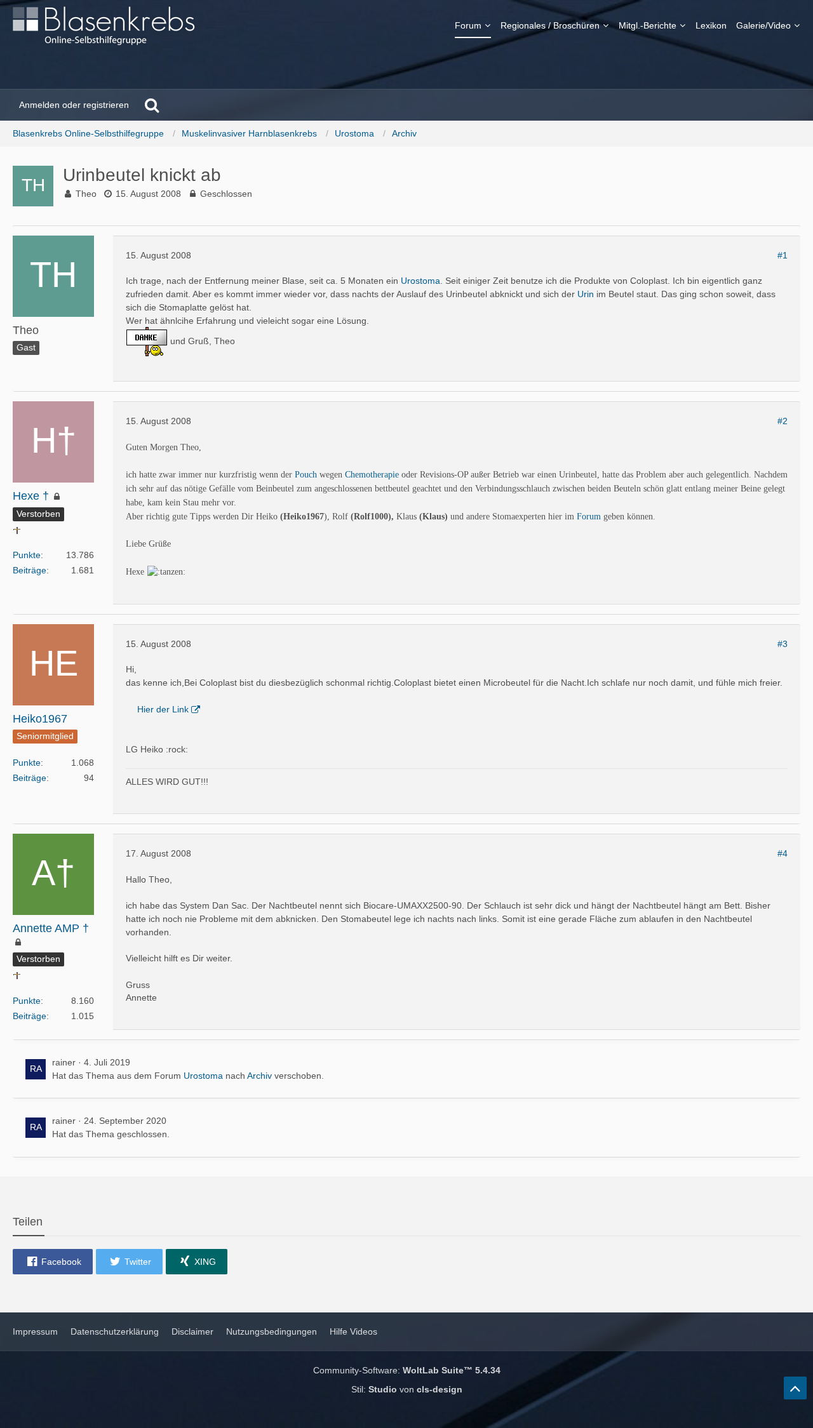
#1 (782, 255)
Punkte (27, 555)
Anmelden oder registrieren (74, 105)
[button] (53, 1261)
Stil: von (406, 1389)
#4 (782, 853)
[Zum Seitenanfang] (795, 1388)
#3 (782, 644)
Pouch (306, 474)
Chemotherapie (372, 474)
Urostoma (420, 281)
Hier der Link (163, 709)
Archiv (259, 1076)
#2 (782, 421)
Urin (585, 294)
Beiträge (29, 570)
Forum (589, 516)
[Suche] (151, 105)
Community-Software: (407, 1370)
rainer (64, 1062)
